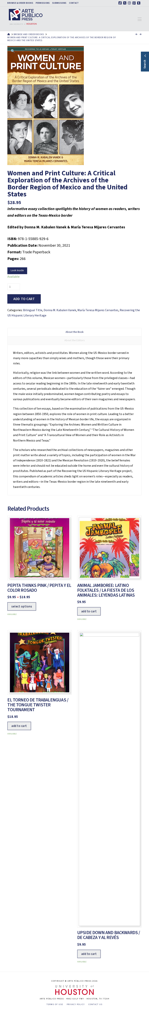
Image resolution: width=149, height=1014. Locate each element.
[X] (125, 3)
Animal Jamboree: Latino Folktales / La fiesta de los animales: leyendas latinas (106, 590)
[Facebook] (120, 3)
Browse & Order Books (20, 3)
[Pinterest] (134, 3)
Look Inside (17, 270)
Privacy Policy (76, 1004)
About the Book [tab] (75, 332)
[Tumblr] (139, 3)
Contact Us (95, 1004)
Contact (74, 3)
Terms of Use (55, 1004)
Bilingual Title (32, 310)
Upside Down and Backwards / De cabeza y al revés (108, 935)
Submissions (59, 3)
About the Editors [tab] (74, 340)
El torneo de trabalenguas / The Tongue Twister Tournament (37, 705)
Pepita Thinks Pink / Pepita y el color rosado (39, 588)
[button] (140, 19)
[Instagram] (130, 3)
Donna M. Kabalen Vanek (60, 310)
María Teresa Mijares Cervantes (97, 310)
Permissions (43, 3)
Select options (21, 606)
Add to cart (24, 299)
